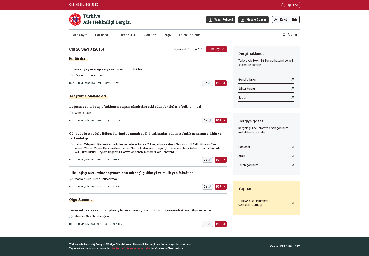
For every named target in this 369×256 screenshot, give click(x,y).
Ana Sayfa (80, 35)
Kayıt (283, 19)
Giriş (294, 19)
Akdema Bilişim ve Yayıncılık (131, 248)
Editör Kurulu (128, 35)
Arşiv (167, 35)
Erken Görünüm (190, 35)
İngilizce (292, 5)
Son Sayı (150, 35)
